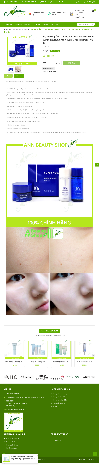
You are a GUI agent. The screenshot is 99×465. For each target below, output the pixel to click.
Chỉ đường (54, 24)
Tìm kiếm (82, 460)
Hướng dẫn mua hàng (59, 394)
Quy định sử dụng (11, 448)
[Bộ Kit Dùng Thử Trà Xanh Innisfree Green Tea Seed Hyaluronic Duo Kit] (61, 349)
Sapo (43, 460)
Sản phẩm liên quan (49, 331)
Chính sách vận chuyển (13, 442)
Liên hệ (45, 24)
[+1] (55, 71)
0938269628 (14, 2)
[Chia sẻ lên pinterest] (53, 71)
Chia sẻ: (46, 71)
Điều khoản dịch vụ (58, 403)
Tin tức (37, 24)
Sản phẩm (28, 24)
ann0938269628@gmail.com (15, 409)
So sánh (2, 464)
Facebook (57, 441)
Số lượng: (46, 63)
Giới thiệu (18, 24)
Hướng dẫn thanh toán (59, 397)
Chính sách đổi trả (12, 445)
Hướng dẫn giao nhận (59, 400)
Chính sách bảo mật (12, 439)
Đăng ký (92, 2)
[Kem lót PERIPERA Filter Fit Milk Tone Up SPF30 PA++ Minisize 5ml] (85, 349)
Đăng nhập (81, 2)
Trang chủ (9, 24)
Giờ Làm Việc (79, 10)
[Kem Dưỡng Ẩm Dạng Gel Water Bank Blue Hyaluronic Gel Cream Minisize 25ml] (14, 349)
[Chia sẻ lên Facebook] (50, 71)
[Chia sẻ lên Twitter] (52, 71)
